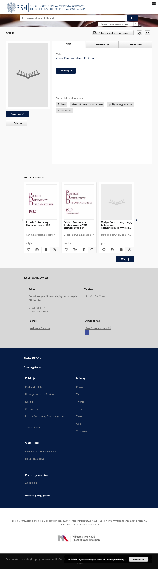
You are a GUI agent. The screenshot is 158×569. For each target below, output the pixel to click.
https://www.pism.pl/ (96, 327)
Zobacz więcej (33, 427)
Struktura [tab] (136, 44)
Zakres (80, 416)
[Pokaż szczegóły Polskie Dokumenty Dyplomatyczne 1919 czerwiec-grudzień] (91, 249)
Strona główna (32, 367)
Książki (29, 401)
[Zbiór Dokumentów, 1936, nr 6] (28, 75)
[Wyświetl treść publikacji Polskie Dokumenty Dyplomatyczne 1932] (46, 249)
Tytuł (79, 394)
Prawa (79, 387)
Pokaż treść (17, 114)
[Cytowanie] (147, 32)
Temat (79, 409)
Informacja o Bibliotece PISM (40, 451)
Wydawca (81, 431)
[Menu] (153, 3)
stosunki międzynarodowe (87, 104)
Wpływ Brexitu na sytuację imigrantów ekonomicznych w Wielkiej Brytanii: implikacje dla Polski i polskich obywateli (116, 224)
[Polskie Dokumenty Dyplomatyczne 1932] (41, 202)
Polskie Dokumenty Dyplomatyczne (44, 416)
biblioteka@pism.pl (40, 327)
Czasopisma (32, 409)
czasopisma (64, 110)
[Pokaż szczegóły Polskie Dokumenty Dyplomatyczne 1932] (54, 249)
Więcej (125, 259)
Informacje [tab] (102, 44)
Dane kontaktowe (34, 458)
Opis (78, 423)
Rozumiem (139, 559)
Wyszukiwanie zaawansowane (115, 24)
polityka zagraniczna (120, 104)
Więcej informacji (115, 559)
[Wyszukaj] (132, 18)
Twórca (80, 401)
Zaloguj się (31, 482)
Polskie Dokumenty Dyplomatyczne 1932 (38, 223)
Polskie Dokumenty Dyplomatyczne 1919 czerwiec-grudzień (75, 224)
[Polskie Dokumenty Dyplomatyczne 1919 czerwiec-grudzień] (79, 202)
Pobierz (17, 123)
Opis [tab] (68, 44)
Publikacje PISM (33, 387)
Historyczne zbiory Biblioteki (40, 394)
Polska (62, 104)
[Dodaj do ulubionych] (139, 32)
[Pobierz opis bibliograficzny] (37, 249)
